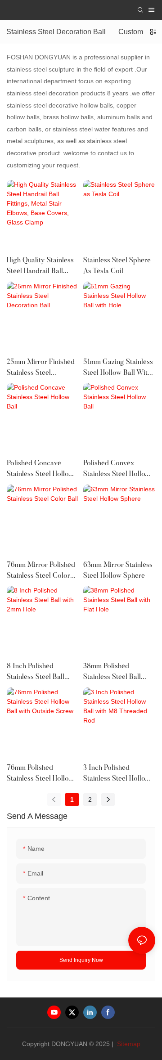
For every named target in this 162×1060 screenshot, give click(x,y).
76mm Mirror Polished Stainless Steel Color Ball (41, 571)
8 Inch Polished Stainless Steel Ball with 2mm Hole (35, 673)
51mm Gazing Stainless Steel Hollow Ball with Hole (118, 368)
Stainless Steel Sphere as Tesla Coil (117, 266)
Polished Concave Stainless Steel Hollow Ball (40, 470)
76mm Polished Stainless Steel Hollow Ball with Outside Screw (40, 774)
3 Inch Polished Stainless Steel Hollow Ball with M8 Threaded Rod (118, 774)
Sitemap (127, 1043)
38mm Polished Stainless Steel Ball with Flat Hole (112, 673)
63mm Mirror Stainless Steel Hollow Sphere (118, 570)
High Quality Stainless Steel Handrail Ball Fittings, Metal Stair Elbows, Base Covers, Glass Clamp (40, 267)
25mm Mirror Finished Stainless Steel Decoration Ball (41, 368)
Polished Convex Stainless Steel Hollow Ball (116, 470)
